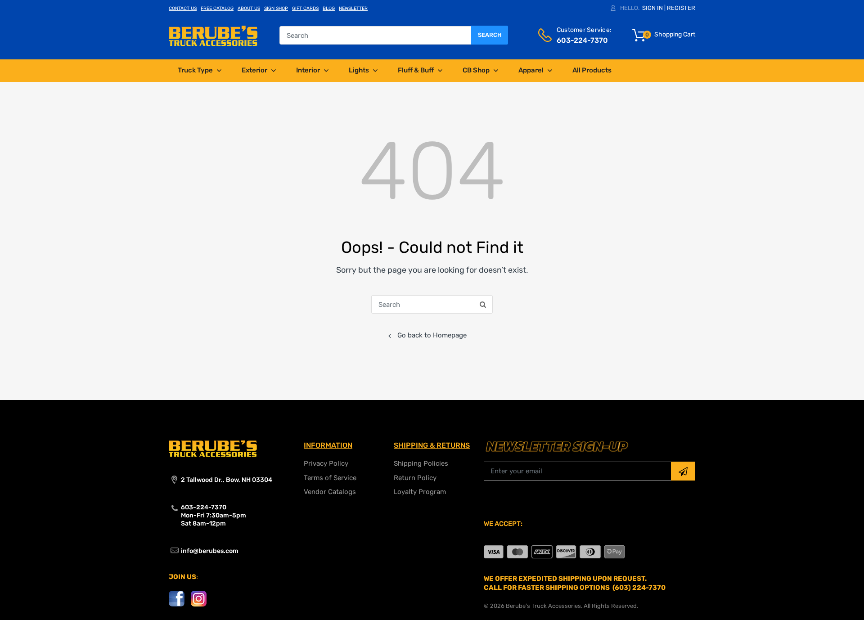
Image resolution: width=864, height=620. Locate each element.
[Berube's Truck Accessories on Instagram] (199, 598)
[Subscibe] (683, 471)
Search (489, 34)
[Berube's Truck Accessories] (213, 35)
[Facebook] (176, 598)
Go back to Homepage (432, 335)
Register (681, 7)
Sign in (652, 7)
